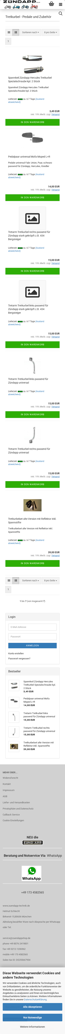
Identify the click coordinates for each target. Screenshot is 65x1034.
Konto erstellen (16, 653)
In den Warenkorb (32, 122)
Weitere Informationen (32, 1026)
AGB (5, 796)
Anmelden (32, 645)
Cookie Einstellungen (13, 820)
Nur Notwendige (32, 1017)
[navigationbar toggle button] (60, 4)
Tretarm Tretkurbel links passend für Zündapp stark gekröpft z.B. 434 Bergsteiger (28, 309)
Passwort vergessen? (19, 658)
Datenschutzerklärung (35, 999)
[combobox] (30, 32)
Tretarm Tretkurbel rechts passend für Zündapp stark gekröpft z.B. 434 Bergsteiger (29, 236)
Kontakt (7, 784)
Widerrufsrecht (10, 777)
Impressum (8, 790)
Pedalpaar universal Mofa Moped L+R (29, 156)
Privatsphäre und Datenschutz (18, 808)
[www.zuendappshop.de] (20, 4)
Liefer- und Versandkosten (16, 802)
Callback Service (11, 814)
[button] (8, 32)
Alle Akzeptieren (32, 1006)
